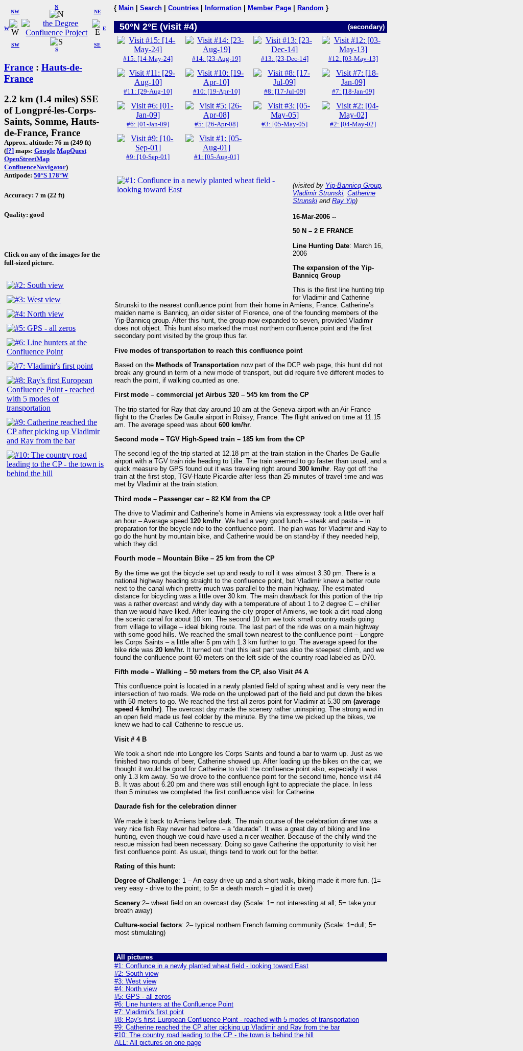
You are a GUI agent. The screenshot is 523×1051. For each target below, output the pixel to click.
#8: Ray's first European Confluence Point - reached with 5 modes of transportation (236, 1019)
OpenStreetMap (27, 159)
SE (97, 45)
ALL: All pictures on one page (157, 1042)
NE (97, 11)
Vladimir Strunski (318, 193)
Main (126, 8)
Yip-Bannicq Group (353, 185)
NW (15, 11)
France (18, 67)
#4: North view (135, 989)
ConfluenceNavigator (35, 167)
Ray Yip (343, 201)
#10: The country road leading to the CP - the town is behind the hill (214, 1035)
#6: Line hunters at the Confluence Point (173, 1004)
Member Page (269, 8)
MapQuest (71, 150)
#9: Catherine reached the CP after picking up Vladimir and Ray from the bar (227, 1027)
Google (44, 150)
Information (223, 8)
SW (15, 45)
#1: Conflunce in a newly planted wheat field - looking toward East (211, 966)
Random (310, 8)
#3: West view (135, 981)
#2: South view (136, 973)
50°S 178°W (51, 175)
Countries (183, 8)
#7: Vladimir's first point (149, 1012)
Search (151, 8)
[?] (10, 150)
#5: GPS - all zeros (142, 996)
